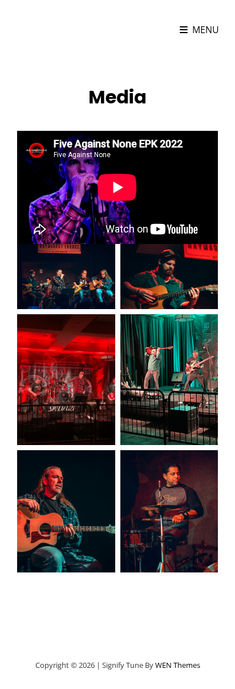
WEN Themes (177, 665)
